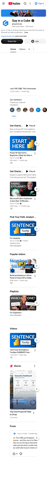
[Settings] (30, 3)
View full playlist (15, 246)
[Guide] (3, 3)
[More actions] (34, 153)
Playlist (25, 241)
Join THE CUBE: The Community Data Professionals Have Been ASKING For (23, 89)
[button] (33, 49)
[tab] (13, 49)
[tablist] (23, 49)
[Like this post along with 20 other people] (14, 454)
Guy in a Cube (14, 158)
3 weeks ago (32, 433)
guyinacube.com (9, 36)
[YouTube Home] (14, 3)
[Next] (36, 143)
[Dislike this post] (21, 454)
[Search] (25, 3)
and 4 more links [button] (21, 36)
